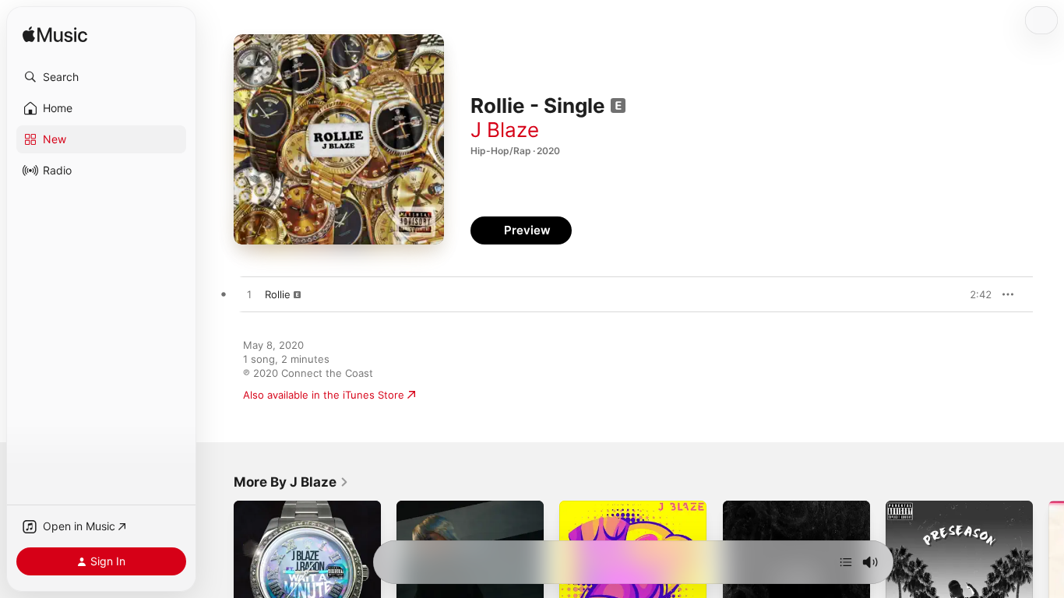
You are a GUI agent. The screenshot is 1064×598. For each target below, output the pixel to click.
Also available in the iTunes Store (323, 395)
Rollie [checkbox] (278, 294)
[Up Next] (846, 562)
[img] (55, 35)
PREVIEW (974, 294)
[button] (101, 77)
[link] (291, 482)
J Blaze (504, 130)
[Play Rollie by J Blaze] (249, 295)
